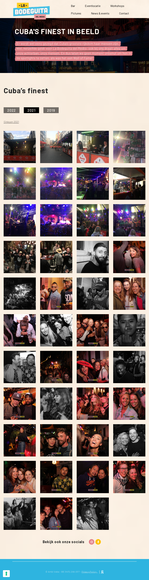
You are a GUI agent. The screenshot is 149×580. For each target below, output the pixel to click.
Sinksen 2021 (11, 122)
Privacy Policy (89, 571)
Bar (73, 5)
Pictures (76, 13)
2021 (31, 110)
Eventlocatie (92, 5)
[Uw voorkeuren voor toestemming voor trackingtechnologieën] (6, 573)
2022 (11, 110)
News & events (100, 13)
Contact (124, 13)
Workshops (117, 5)
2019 (51, 110)
